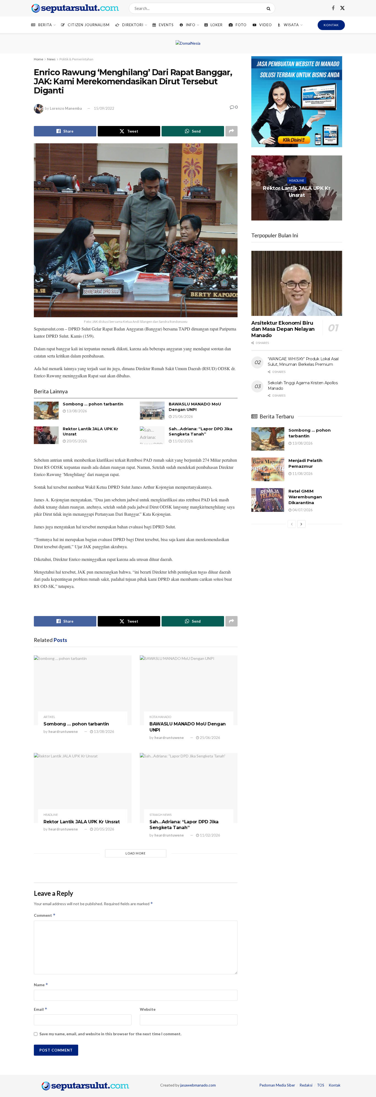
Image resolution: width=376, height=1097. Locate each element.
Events (166, 25)
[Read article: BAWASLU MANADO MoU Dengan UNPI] (152, 410)
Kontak (334, 1085)
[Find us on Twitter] (342, 8)
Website (148, 1009)
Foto (241, 25)
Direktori (132, 25)
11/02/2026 (182, 441)
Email (40, 1009)
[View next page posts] (301, 524)
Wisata (291, 25)
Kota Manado (160, 716)
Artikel (49, 716)
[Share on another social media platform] (231, 131)
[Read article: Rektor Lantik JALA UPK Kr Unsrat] (46, 435)
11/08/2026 (302, 473)
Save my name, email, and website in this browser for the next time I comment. (110, 1033)
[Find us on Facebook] (333, 8)
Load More (136, 853)
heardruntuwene (63, 731)
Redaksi (306, 1085)
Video (265, 25)
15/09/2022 (104, 108)
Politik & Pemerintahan (76, 59)
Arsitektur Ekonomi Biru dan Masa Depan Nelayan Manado (283, 329)
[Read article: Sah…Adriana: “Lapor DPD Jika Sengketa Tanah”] (152, 435)
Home (38, 59)
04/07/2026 (302, 510)
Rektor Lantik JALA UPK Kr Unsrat (81, 821)
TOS (320, 1085)
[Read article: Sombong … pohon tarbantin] (46, 410)
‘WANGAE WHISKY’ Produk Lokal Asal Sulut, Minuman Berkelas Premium (303, 361)
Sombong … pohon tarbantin (93, 404)
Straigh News (160, 814)
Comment (45, 915)
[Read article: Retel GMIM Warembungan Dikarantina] (267, 500)
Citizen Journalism (89, 25)
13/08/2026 (76, 411)
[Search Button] (269, 8)
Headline (50, 814)
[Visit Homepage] (75, 8)
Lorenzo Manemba (66, 108)
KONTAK (331, 25)
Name (41, 984)
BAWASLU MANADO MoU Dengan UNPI (195, 407)
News (51, 59)
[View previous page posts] (292, 524)
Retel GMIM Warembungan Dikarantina (305, 496)
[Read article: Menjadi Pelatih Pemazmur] (267, 469)
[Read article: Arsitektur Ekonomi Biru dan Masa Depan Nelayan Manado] (296, 283)
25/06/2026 (182, 416)
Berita (45, 25)
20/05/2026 (76, 441)
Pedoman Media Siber (277, 1085)
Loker (217, 25)
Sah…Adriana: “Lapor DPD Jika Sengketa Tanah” (200, 431)
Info (190, 25)
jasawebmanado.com (198, 1085)
